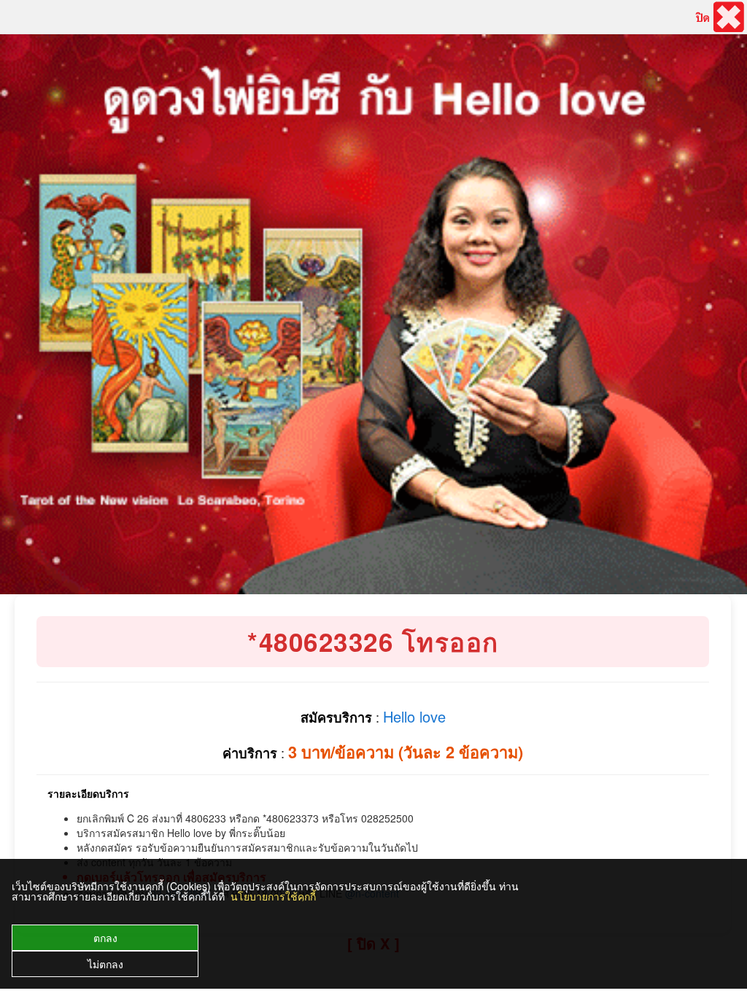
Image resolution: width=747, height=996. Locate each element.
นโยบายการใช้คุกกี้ (273, 896)
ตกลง (105, 937)
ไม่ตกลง (105, 964)
